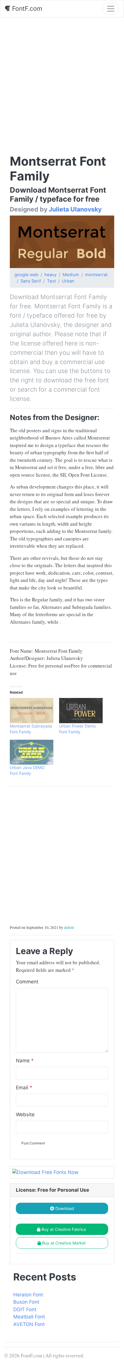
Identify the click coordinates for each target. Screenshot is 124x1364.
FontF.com (26, 8)
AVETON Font (29, 1324)
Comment (27, 982)
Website (25, 1114)
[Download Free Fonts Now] (62, 1172)
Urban (68, 281)
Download (64, 1208)
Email (24, 1087)
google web (26, 274)
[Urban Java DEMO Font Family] (31, 752)
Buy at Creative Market (64, 1242)
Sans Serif (30, 281)
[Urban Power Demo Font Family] (81, 710)
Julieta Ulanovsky (75, 209)
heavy (50, 274)
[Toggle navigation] (110, 9)
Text (51, 281)
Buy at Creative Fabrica (63, 1229)
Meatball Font (29, 1317)
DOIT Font (24, 1309)
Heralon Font (28, 1295)
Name (25, 1060)
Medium (71, 274)
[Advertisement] (62, 82)
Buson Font (26, 1302)
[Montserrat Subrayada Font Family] (31, 710)
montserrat (96, 274)
